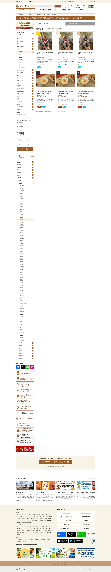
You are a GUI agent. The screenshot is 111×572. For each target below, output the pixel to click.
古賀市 (21, 232)
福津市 (21, 274)
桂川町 (21, 316)
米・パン (19, 44)
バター (20, 64)
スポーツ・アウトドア (22, 96)
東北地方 (19, 164)
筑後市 (21, 253)
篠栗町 (21, 290)
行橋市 (21, 319)
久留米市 (22, 308)
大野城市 (22, 238)
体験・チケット (20, 91)
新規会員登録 (71, 1)
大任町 (21, 264)
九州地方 (19, 180)
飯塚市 (21, 219)
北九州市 (22, 266)
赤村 (21, 211)
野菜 (18, 49)
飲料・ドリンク (20, 72)
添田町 (21, 188)
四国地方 (19, 177)
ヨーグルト (21, 59)
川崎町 (21, 198)
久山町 (21, 235)
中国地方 (19, 175)
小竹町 (21, 282)
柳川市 (21, 287)
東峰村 (21, 230)
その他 (18, 109)
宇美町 (21, 269)
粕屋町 (21, 277)
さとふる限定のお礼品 (22, 126)
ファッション (20, 101)
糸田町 (21, 227)
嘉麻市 (21, 251)
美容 (18, 99)
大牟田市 (22, 295)
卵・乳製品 (19, 51)
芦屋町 (21, 285)
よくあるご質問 (79, 1)
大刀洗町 (22, 190)
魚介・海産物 (20, 41)
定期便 (18, 112)
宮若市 (21, 280)
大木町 (21, 256)
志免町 (21, 222)
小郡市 (21, 272)
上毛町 (21, 204)
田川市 (21, 298)
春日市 (21, 201)
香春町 (21, 217)
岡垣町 (21, 245)
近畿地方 (19, 172)
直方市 (21, 259)
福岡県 (20, 183)
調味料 (18, 83)
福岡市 (21, 322)
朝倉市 (21, 193)
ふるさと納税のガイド (65, 6)
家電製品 (19, 85)
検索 (58, 6)
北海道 (18, 162)
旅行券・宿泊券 (20, 88)
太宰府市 (22, 209)
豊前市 (21, 248)
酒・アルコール (20, 70)
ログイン (64, 1)
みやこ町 (22, 311)
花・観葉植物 (20, 106)
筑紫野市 (22, 225)
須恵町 (21, 214)
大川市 (21, 293)
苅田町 (21, 196)
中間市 (21, 206)
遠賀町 (21, 261)
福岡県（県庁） (23, 303)
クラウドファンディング (90, 1)
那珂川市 (22, 185)
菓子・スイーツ (20, 75)
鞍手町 (21, 301)
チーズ (20, 57)
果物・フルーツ (20, 46)
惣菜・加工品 (20, 80)
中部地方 (19, 170)
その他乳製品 (22, 67)
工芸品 (18, 104)
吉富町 (21, 306)
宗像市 (21, 240)
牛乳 (20, 62)
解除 (33, 33)
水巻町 (21, 243)
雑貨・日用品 (20, 93)
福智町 (21, 314)
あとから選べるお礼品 (22, 114)
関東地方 (19, 167)
